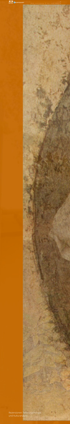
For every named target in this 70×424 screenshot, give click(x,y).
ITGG (45, 3)
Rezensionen (52, 3)
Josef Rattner (32, 3)
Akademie (48, 3)
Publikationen (57, 3)
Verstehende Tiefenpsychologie (39, 3)
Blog (60, 3)
